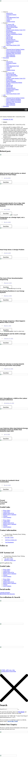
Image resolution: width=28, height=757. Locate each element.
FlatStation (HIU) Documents (13, 53)
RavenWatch (9, 31)
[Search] (18, 709)
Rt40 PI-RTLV (10, 42)
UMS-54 (8, 43)
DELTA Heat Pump (11, 25)
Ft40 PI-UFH (9, 37)
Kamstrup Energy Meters (12, 41)
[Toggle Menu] (26, 109)
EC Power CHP (10, 24)
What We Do (9, 13)
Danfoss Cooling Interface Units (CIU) (15, 30)
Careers (8, 20)
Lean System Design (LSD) (13, 45)
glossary (5, 122)
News (7, 16)
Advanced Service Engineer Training (15, 49)
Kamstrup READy (10, 39)
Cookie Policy (6, 511)
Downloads (6, 57)
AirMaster (8, 28)
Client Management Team (12, 17)
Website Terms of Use (8, 513)
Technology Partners (11, 14)
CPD (4, 46)
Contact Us (9, 18)
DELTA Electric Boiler (12, 27)
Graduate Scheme (10, 21)
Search (1, 709)
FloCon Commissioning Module (14, 34)
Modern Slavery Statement (9, 514)
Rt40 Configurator (10, 56)
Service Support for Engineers (13, 52)
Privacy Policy (6, 510)
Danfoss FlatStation (11, 32)
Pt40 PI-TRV (9, 38)
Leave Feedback (7, 517)
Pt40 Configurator (10, 55)
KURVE (8, 35)
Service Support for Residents (13, 50)
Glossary (5, 516)
